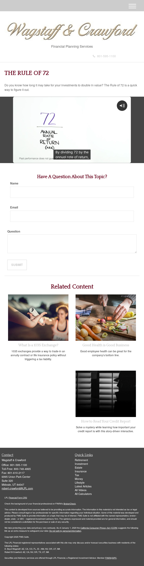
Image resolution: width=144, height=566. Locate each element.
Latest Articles (83, 486)
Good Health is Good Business (105, 345)
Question (13, 231)
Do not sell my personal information (65, 530)
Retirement (81, 460)
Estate (78, 467)
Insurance (81, 471)
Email (14, 207)
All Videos (80, 490)
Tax (77, 475)
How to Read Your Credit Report (105, 421)
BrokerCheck (70, 503)
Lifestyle (80, 482)
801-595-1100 (106, 56)
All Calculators (83, 494)
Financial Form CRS (18, 497)
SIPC (114, 557)
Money (79, 479)
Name (14, 183)
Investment (81, 464)
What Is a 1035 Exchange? (38, 345)
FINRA (108, 557)
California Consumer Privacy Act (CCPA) (99, 527)
